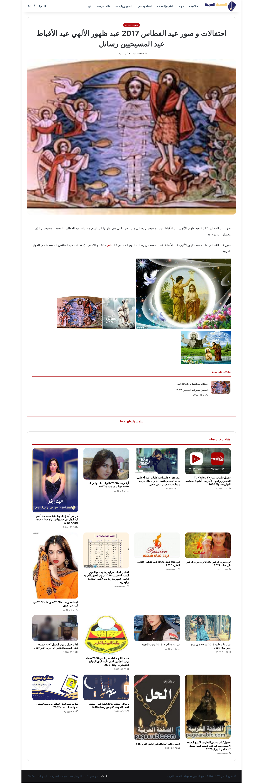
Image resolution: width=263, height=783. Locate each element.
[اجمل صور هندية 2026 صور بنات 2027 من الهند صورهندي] (55, 565)
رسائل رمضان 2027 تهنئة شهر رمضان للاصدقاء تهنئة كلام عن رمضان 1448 (109, 705)
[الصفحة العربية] (220, 6)
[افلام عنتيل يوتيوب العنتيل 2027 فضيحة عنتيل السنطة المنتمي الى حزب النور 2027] (55, 628)
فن (89, 6)
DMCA (31, 776)
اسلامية (195, 6)
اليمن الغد (42, 776)
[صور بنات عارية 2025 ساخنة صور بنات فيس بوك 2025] (208, 628)
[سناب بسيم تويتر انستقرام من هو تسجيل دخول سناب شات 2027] (55, 687)
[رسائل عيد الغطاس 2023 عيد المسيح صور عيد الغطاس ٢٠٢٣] (220, 387)
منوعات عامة (131, 25)
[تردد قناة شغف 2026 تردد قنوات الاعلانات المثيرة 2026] (157, 545)
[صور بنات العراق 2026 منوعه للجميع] (157, 628)
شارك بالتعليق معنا (131, 421)
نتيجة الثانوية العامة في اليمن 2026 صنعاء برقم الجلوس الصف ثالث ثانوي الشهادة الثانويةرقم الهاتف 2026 (107, 661)
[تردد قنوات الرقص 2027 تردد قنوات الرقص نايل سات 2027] (208, 545)
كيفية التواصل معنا (78, 776)
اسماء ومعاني (145, 6)
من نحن (94, 776)
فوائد (181, 6)
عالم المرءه (104, 6)
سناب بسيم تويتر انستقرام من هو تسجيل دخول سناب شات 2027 (57, 705)
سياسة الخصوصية (58, 776)
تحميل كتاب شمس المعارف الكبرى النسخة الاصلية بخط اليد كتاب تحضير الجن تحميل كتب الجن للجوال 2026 (209, 746)
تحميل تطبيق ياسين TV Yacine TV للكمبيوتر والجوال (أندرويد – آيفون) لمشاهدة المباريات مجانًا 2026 (208, 481)
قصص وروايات (125, 6)
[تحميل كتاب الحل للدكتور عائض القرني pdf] (157, 707)
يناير (110, 245)
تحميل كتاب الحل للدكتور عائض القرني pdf (158, 743)
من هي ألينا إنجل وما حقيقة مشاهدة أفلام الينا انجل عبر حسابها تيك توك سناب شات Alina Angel (57, 519)
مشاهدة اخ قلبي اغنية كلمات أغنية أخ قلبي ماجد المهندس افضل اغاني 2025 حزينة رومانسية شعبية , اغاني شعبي (158, 481)
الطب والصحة (166, 6)
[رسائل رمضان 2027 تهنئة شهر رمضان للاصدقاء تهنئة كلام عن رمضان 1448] (106, 687)
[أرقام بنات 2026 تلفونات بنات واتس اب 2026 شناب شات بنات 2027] (106, 464)
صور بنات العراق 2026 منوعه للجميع (161, 644)
